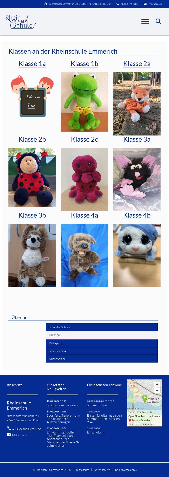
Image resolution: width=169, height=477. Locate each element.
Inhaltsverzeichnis (125, 469)
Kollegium (56, 343)
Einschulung (95, 432)
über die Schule (59, 327)
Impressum (82, 469)
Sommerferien (97, 405)
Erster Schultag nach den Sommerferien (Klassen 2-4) (104, 419)
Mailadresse (155, 3)
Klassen (54, 335)
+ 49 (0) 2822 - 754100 (26, 429)
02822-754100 (129, 3)
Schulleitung (57, 351)
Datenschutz (102, 469)
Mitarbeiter (57, 359)
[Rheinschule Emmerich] (20, 21)
